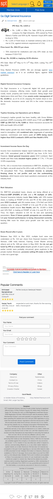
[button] (39, 3)
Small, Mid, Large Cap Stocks (14, 400)
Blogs (40, 386)
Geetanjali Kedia (12, 21)
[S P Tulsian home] (3, 3)
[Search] (32, 4)
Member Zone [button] (13, 10)
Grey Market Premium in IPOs (41, 398)
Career (39, 389)
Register (48, 2)
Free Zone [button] (39, 10)
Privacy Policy (13, 386)
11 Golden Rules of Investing (14, 398)
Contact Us (13, 380)
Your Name (7, 322)
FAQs (40, 380)
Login (48, 5)
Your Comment (8, 342)
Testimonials (39, 377)
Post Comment (26, 361)
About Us (13, 377)
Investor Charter (13, 389)
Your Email (7, 330)
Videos (39, 383)
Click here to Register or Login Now (26, 272)
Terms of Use (13, 383)
